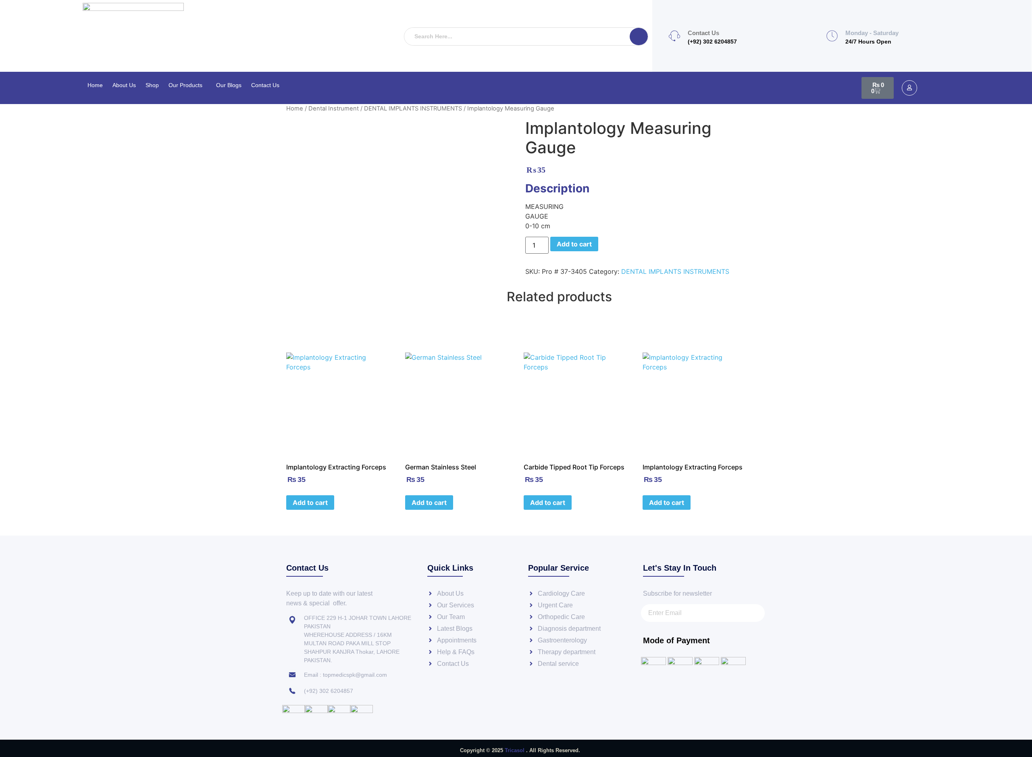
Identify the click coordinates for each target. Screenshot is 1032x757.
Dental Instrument (333, 108)
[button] (187, 85)
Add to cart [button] (310, 502)
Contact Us (265, 85)
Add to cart (574, 244)
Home (95, 85)
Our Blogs (228, 85)
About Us (124, 85)
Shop (152, 85)
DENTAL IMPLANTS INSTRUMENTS (413, 108)
